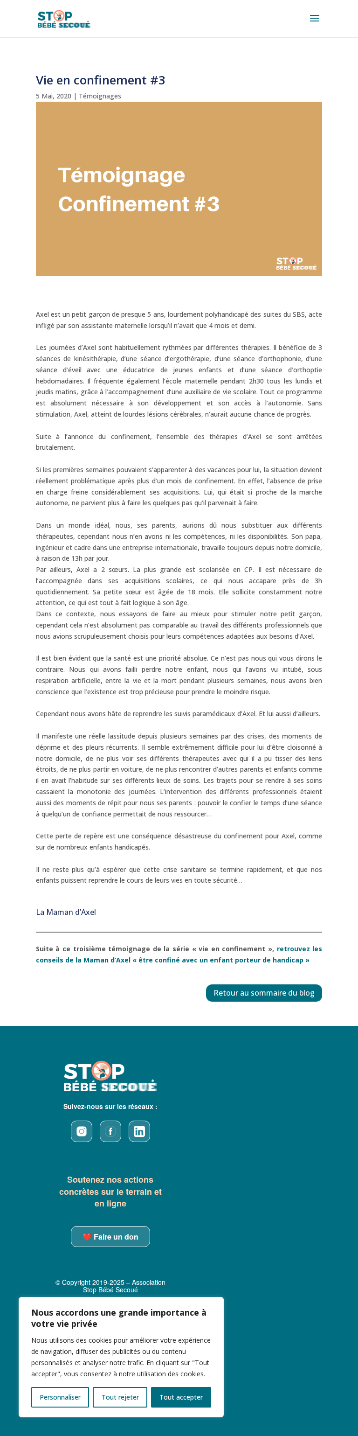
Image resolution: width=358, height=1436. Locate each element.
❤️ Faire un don (110, 1236)
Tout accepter (181, 1397)
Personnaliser (60, 1397)
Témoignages (100, 95)
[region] (121, 1357)
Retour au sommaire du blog (264, 993)
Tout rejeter (120, 1397)
